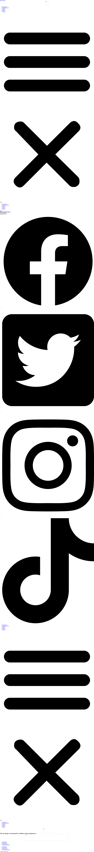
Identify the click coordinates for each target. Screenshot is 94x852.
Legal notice (4, 841)
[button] (47, 108)
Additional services (5, 625)
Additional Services (5, 7)
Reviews (3, 9)
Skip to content (2, 0)
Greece (5, 214)
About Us (4, 626)
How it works (4, 6)
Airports (3, 10)
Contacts (3, 11)
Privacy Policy (4, 842)
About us (3, 8)
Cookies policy (4, 843)
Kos (6, 213)
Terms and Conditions (6, 844)
